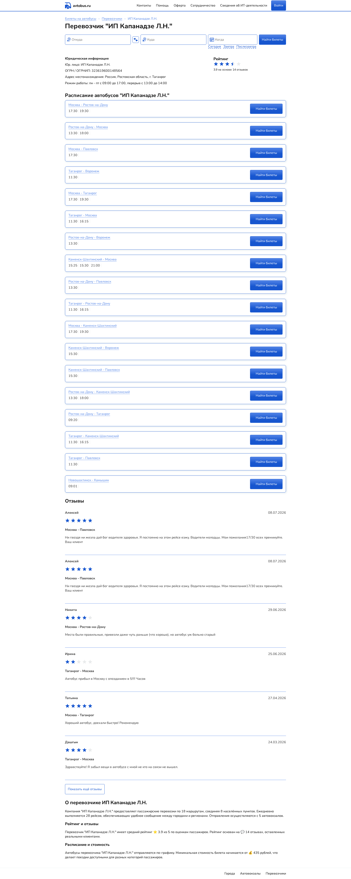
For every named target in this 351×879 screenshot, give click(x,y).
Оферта (180, 5)
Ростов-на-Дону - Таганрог (89, 414)
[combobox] (98, 40)
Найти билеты (272, 39)
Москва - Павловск (83, 149)
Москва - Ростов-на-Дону (88, 105)
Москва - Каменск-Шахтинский (92, 325)
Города (229, 873)
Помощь (162, 5)
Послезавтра (246, 46)
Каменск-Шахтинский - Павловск (94, 370)
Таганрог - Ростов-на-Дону (89, 303)
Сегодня (214, 46)
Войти (278, 5)
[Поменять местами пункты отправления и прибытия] (135, 39)
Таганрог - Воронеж (83, 171)
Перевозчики (112, 18)
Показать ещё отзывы (85, 789)
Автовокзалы (250, 873)
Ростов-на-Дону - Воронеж (89, 237)
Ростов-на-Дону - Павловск (89, 281)
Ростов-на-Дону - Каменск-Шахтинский (99, 392)
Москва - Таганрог (82, 193)
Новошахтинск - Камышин (88, 480)
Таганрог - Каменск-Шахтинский (93, 436)
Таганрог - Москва (82, 215)
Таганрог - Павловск (84, 458)
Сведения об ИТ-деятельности (243, 5)
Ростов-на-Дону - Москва (88, 127)
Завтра (228, 46)
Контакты (144, 5)
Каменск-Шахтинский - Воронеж (93, 348)
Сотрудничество (203, 5)
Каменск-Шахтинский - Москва (92, 259)
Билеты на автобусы (80, 18)
